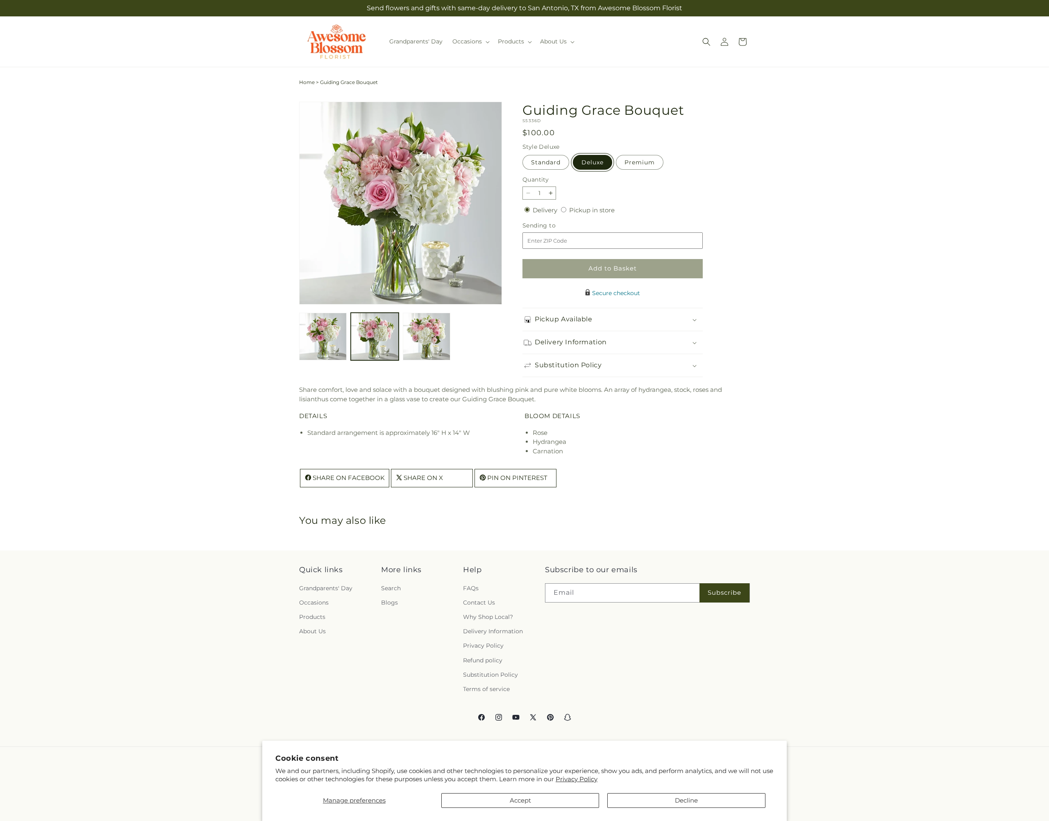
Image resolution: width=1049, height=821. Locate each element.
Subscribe (724, 592)
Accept (520, 800)
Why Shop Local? (488, 617)
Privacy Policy (576, 779)
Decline (686, 800)
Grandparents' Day (325, 587)
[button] (470, 41)
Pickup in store (592, 210)
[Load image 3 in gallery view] (426, 336)
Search (391, 587)
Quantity (535, 179)
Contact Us (479, 602)
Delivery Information (493, 631)
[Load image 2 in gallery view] (374, 336)
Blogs (389, 602)
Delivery (546, 210)
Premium (639, 162)
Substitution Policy (490, 674)
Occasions (314, 602)
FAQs (471, 587)
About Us (312, 631)
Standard (546, 162)
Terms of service (486, 689)
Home (307, 82)
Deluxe (592, 162)
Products (312, 617)
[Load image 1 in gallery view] (323, 336)
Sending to (551, 225)
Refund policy (482, 660)
